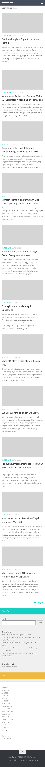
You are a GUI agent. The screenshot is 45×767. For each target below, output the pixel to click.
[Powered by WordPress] (15, 760)
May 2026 (5, 698)
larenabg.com (7, 2)
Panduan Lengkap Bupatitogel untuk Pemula (17, 635)
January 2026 (6, 709)
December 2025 (7, 712)
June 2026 (5, 696)
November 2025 (7, 714)
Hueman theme (33, 760)
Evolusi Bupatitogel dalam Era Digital (20, 412)
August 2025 (6, 722)
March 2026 (6, 704)
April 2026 (5, 701)
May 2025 (5, 730)
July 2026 (5, 693)
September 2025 (7, 720)
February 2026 (7, 706)
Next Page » (38, 602)
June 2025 (5, 727)
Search (4, 619)
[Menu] (42, 3)
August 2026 (6, 690)
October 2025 (6, 717)
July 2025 (5, 725)
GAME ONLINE (6, 36)
